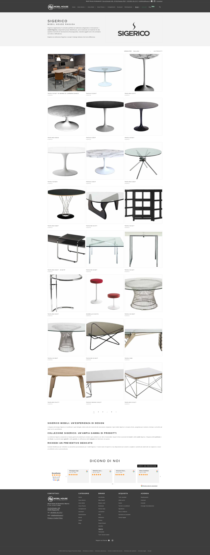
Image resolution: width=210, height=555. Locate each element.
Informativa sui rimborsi (88, 550)
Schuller (100, 526)
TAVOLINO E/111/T (130, 402)
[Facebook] (152, 1)
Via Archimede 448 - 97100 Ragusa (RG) (114, 1)
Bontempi (101, 506)
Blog (80, 523)
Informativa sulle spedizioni (130, 550)
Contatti (143, 503)
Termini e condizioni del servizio (115, 550)
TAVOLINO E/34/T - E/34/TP (56, 270)
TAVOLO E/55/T (91, 137)
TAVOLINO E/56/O (53, 137)
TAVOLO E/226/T (91, 93)
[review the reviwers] (87, 471)
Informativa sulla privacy (100, 550)
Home (80, 497)
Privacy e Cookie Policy (55, 518)
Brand (80, 517)
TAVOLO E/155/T (130, 314)
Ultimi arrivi (122, 500)
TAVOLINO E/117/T (53, 402)
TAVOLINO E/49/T (130, 181)
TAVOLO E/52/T (91, 181)
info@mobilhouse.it (144, 1)
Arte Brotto (101, 497)
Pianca (100, 520)
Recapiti (149, 550)
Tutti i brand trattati (103, 534)
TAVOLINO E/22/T (53, 314)
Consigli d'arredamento (147, 506)
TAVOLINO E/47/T (91, 225)
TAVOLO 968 (128, 358)
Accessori (81, 511)
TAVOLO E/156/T (53, 358)
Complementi (82, 508)
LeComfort (101, 511)
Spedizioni (121, 508)
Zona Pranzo (82, 506)
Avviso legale (122, 517)
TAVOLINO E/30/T (91, 270)
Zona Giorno (82, 500)
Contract (143, 500)
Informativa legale (142, 550)
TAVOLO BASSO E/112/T (94, 402)
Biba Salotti (101, 500)
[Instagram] (154, 1)
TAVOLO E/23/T (129, 270)
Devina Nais (101, 508)
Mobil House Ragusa (67, 550)
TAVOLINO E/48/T (53, 225)
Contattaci (159, 1)
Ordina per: (128, 51)
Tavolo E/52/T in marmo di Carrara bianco (63, 93)
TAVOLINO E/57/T (130, 93)
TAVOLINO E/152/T (92, 358)
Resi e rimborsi (123, 511)
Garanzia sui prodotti (124, 514)
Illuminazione (82, 514)
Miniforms (101, 517)
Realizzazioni (144, 497)
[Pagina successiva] (116, 412)
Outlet (80, 520)
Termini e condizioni (124, 506)
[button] (81, 7)
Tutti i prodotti (122, 497)
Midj (99, 514)
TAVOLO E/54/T (129, 137)
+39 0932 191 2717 (132, 1)
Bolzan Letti (101, 503)
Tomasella (101, 532)
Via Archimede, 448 (54, 508)
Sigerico (100, 529)
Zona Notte (82, 503)
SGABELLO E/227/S (92, 314)
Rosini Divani (102, 523)
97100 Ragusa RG (53, 509)
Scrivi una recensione (147, 466)
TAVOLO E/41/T (129, 225)
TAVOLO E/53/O (53, 181)
